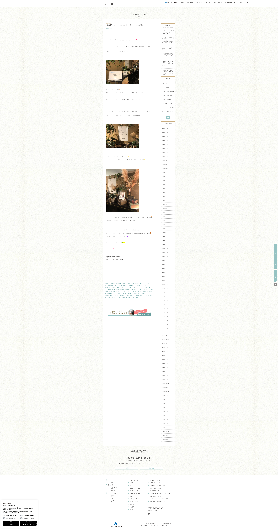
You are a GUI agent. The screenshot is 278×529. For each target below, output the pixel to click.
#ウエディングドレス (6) (126, 291)
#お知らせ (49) (138, 283)
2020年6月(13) (165, 407)
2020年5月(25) (165, 411)
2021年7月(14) (165, 355)
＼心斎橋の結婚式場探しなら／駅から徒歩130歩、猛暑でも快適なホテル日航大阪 (168, 55)
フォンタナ (114, 500)
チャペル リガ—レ (115, 487)
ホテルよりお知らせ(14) (167, 111)
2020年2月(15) (165, 423)
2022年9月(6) (165, 300)
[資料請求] (275, 263)
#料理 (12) (134, 289)
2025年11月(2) (165, 164)
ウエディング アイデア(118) (168, 91)
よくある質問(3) (165, 87)
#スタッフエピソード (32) (114, 285)
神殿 (112, 488)
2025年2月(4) (165, 196)
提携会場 (113, 490)
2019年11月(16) (165, 435)
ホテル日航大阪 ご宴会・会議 (157, 485)
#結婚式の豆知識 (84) (116, 283)
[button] (5, 502)
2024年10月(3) (165, 208)
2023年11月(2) (165, 252)
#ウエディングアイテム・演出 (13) (122, 289)
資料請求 (126, 468)
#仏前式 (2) (115, 295)
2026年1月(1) (165, 156)
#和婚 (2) (122, 295)
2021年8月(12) (165, 351)
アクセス (105, 4)
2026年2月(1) (165, 152)
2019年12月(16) (165, 431)
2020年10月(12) (165, 391)
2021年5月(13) (165, 363)
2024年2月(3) (165, 240)
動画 (112, 482)
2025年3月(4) (165, 192)
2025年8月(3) (165, 176)
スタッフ (132, 496)
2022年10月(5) (165, 296)
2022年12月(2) (165, 292)
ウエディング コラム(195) (167, 95)
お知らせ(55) (165, 83)
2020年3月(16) (165, 419)
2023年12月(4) (165, 248)
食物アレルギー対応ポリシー (157, 496)
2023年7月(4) (165, 268)
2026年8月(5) (165, 128)
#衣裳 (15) (110, 289)
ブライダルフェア (134, 480)
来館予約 (151, 468)
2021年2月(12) (165, 375)
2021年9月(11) (165, 347)
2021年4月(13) (165, 367)
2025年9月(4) (165, 172)
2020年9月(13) (165, 395)
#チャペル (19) (131, 287)
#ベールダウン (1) (129, 295)
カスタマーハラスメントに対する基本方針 (161, 499)
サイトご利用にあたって (165, 523)
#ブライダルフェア (110, 28)
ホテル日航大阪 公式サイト (157, 480)
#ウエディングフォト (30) (127, 285)
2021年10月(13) (165, 343)
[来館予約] (275, 276)
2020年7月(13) (165, 403)
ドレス (131, 485)
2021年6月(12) (165, 359)
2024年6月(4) (165, 224)
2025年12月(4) (165, 160)
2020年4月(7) (165, 415)
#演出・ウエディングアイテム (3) (141, 293)
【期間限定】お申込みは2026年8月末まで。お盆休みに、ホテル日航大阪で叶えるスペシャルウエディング (168, 64)
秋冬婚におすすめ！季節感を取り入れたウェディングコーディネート (168, 32)
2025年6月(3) (165, 180)
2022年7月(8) (165, 308)
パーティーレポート (135, 493)
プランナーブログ (139, 15)
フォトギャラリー (134, 490)
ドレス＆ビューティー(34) (168, 107)
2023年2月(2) (165, 288)
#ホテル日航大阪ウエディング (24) (143, 285)
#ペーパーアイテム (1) (140, 295)
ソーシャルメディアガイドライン (158, 501)
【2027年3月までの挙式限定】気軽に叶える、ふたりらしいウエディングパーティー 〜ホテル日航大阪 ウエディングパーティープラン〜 (168, 41)
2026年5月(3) (165, 140)
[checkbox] (4, 515)
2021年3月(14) (165, 371)
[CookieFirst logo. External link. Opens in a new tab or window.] (7, 503)
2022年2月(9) (165, 328)
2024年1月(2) (165, 244)
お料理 (131, 482)
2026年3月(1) (165, 148)
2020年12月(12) (165, 383)
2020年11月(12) (165, 387)
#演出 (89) (107, 283)
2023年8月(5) (165, 264)
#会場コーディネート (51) (128, 283)
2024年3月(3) (165, 236)
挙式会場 (110, 485)
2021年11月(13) (165, 339)
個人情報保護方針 (154, 490)
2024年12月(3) (165, 204)
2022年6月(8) (165, 312)
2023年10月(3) (165, 256)
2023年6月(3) (165, 272)
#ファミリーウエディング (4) (119, 293)
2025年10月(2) (165, 168)
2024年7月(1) (165, 220)
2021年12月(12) (165, 335)
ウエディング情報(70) (167, 99)
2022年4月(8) (165, 320)
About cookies (33, 502)
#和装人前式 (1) (136, 297)
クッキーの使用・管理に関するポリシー (160, 493)
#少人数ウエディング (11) (143, 289)
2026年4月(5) (165, 144)
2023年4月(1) (165, 280)
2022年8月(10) (165, 304)
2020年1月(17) (165, 427)
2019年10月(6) (165, 439)
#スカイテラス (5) (137, 291)
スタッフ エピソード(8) (167, 103)
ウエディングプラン (135, 488)
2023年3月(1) (165, 284)
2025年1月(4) (165, 200)
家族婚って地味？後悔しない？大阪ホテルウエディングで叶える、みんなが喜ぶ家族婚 (168, 72)
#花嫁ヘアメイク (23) (121, 287)
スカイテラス (114, 495)
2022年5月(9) (165, 316)
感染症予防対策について (156, 488)
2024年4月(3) (165, 232)
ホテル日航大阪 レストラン (157, 482)
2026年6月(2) (165, 136)
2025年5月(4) (165, 184)
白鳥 (112, 498)
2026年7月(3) (165, 132)
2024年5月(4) (165, 228)
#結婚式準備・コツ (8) (114, 291)
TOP (109, 480)
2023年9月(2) (165, 260)
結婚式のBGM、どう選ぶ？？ (167, 48)
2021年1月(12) (165, 379)
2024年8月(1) (165, 216)
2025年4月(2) (165, 188)
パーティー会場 (112, 493)
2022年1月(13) (165, 331)
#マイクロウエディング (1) (125, 297)
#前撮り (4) (130, 293)
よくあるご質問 (134, 501)
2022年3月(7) (165, 324)
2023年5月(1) (165, 276)
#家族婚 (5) (145, 291)
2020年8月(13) (165, 399)
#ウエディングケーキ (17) (142, 287)
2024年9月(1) (165, 212)
